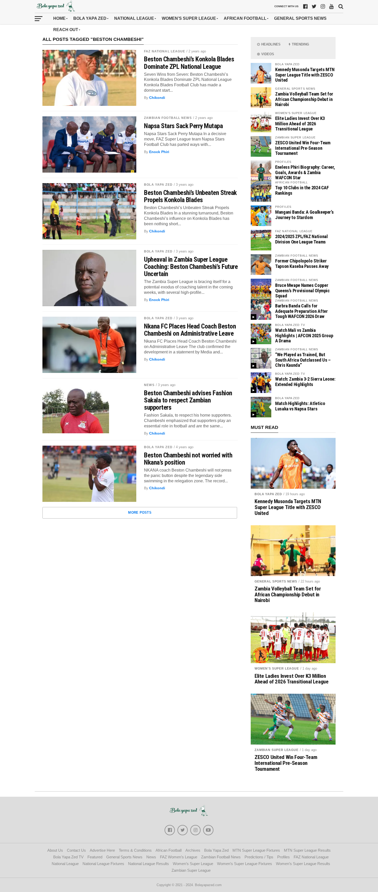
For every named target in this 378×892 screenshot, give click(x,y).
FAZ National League (164, 51)
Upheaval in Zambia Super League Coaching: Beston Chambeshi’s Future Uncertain (191, 266)
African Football (245, 18)
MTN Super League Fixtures (256, 850)
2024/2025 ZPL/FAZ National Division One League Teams (301, 239)
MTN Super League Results (307, 850)
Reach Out (65, 29)
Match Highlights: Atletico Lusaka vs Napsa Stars (300, 406)
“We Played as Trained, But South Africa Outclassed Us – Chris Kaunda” (303, 360)
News (149, 385)
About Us (55, 850)
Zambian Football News (168, 118)
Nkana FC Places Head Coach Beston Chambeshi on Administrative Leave (190, 330)
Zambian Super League (277, 750)
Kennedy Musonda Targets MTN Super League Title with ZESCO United (305, 74)
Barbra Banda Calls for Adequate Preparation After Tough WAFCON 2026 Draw (301, 311)
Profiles (283, 857)
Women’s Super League (189, 18)
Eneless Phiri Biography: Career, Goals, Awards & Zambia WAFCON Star (305, 172)
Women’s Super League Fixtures (244, 863)
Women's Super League (277, 668)
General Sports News (300, 18)
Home (59, 18)
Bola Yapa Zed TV (68, 857)
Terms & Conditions (135, 850)
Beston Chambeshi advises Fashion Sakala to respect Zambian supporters (188, 400)
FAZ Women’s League (178, 857)
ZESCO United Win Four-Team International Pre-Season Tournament (302, 148)
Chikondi (157, 98)
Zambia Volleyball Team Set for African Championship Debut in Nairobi (304, 99)
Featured (94, 857)
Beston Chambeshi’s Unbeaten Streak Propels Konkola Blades (190, 196)
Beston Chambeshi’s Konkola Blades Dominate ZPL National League (189, 62)
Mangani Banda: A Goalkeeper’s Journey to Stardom (304, 214)
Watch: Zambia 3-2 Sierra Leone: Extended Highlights (305, 381)
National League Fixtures (103, 863)
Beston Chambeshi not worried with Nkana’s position (188, 459)
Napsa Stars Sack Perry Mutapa (183, 125)
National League (134, 18)
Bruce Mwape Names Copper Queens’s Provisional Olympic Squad (302, 290)
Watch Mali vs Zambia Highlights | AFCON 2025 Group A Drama (304, 335)
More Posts (139, 512)
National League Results (148, 863)
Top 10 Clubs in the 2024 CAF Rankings (302, 190)
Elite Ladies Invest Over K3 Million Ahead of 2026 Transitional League (300, 123)
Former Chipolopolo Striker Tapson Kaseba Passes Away (302, 263)
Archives (192, 850)
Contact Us (76, 850)
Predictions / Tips (259, 857)
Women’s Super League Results (303, 863)
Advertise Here (102, 850)
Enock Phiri (159, 152)
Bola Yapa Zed (89, 18)
